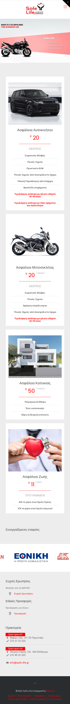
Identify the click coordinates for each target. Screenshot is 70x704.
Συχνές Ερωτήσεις (23, 593)
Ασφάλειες (40, 696)
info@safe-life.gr (19, 662)
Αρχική (11, 696)
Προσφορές (20, 613)
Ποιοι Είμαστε (24, 696)
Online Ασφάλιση (38, 699)
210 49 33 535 (17, 655)
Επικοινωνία (55, 699)
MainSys (50, 691)
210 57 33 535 (17, 640)
